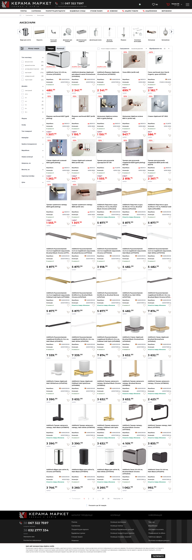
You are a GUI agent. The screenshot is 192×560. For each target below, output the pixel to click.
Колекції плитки (116, 526)
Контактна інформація (32, 540)
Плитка (23, 11)
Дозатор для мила (95, 40)
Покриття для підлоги (55, 11)
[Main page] (44, 515)
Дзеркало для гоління (67, 40)
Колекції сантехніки (118, 522)
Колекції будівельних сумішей (122, 529)
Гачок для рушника (53, 40)
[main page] (26, 4)
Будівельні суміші (77, 11)
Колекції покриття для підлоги (122, 533)
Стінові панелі (77, 537)
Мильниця (151, 40)
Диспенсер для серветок (81, 40)
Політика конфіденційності (159, 540)
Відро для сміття (25, 40)
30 (108, 499)
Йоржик (123, 40)
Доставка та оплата (156, 529)
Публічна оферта (155, 537)
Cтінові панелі (96, 11)
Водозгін (39, 40)
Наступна (116, 498)
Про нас (151, 522)
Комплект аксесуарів (137, 40)
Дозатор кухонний (109, 40)
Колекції (60, 48)
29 (103, 499)
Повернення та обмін (156, 533)
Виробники (167, 11)
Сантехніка (36, 11)
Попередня (76, 498)
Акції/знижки (151, 11)
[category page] (26, 32)
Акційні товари (131, 11)
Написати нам (29, 537)
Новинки (114, 11)
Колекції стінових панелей (120, 537)
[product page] (109, 192)
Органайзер (165, 40)
